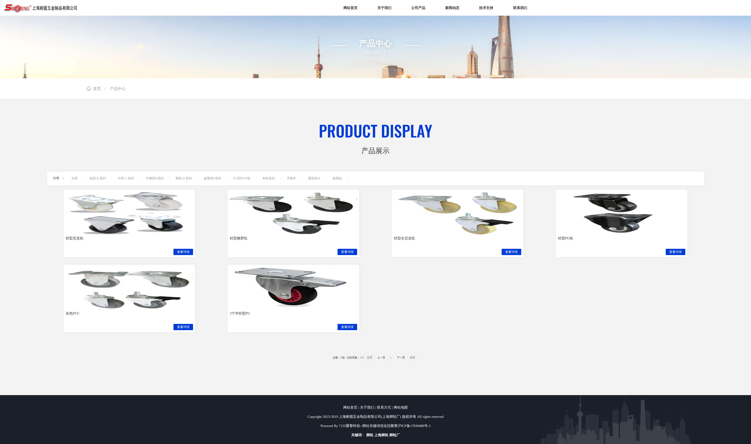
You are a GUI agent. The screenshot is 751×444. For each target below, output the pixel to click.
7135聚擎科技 (349, 426)
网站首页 (350, 407)
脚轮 (369, 435)
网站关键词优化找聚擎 (380, 426)
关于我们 (367, 407)
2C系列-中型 (241, 178)
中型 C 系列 (126, 178)
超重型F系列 (212, 178)
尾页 (412, 357)
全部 (74, 178)
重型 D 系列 (183, 178)
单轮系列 (268, 178)
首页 (97, 88)
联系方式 (384, 407)
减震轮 (337, 178)
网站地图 (401, 407)
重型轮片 (314, 178)
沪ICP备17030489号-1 (414, 426)
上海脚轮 (381, 435)
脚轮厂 (394, 435)
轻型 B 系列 (98, 178)
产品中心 (118, 88)
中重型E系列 (154, 178)
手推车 (291, 178)
